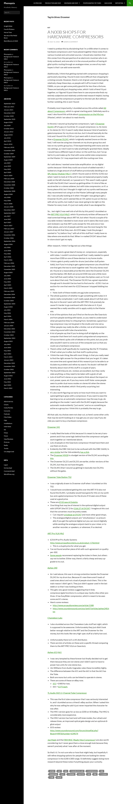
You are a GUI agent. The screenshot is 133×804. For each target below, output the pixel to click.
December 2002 (9, 363)
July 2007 (7, 216)
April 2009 (7, 172)
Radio (6, 445)
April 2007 (7, 222)
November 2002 (9, 366)
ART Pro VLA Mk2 (56, 533)
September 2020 (9, 119)
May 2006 (7, 254)
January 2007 (8, 232)
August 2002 (8, 376)
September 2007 (9, 213)
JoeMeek (71, 774)
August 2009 (8, 160)
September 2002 (9, 373)
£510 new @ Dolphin (68, 502)
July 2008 (7, 197)
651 (54, 683)
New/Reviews (8, 439)
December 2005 (9, 266)
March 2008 (8, 204)
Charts (6, 405)
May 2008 (7, 200)
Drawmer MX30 (61, 455)
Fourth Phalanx (9, 29)
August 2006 (8, 244)
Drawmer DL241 (61, 139)
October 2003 (9, 335)
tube (51, 777)
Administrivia (8, 401)
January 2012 (8, 132)
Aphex (52, 771)
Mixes (6, 433)
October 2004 (9, 301)
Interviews (7, 426)
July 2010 (7, 138)
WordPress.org (9, 474)
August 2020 (8, 122)
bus (66, 771)
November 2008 (9, 185)
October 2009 (9, 154)
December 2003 (9, 329)
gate (62, 774)
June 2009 (7, 166)
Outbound (38, 3)
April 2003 (7, 354)
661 (60, 652)
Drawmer (53, 774)
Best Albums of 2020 (11, 41)
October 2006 (9, 238)
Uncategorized (9, 452)
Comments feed (9, 471)
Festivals (7, 414)
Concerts (7, 411)
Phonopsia (9, 3)
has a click (84, 452)
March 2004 (8, 319)
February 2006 (9, 263)
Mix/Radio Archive (71, 3)
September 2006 (9, 241)
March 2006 (8, 260)
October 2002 (9, 369)
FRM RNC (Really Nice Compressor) (80, 740)
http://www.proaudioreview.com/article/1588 (73, 605)
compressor (92, 771)
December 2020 (9, 113)
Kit (49, 28)
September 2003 (9, 338)
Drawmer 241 (54, 427)
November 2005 (9, 269)
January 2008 (8, 207)
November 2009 (9, 150)
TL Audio (103, 774)
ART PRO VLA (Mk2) (60, 214)
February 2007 (9, 229)
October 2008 (9, 188)
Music (6, 436)
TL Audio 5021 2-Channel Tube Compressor (67, 693)
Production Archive (53, 3)
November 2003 (9, 332)
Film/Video (7, 417)
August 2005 (8, 272)
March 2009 (8, 175)
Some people (56, 555)
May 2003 (7, 351)
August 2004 (8, 307)
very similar (55, 452)
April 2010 (7, 141)
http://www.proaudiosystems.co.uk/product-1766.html (74, 543)
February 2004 (9, 322)
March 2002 (8, 388)
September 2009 (9, 157)
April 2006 (7, 257)
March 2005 (8, 288)
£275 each (62, 686)
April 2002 (7, 385)
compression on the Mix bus (91, 114)
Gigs (5, 420)
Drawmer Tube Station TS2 (59, 477)
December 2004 (9, 294)
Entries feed (8, 468)
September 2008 (9, 191)
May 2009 (7, 169)
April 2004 (7, 316)
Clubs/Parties (8, 408)
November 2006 (9, 235)
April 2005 (7, 285)
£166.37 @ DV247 (82, 508)
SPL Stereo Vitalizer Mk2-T (59, 173)
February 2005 (9, 291)
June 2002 (7, 379)
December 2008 (9, 182)
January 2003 (8, 360)
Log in (6, 465)
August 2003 (8, 341)
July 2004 (7, 310)
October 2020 (9, 116)
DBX (101, 771)
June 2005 (7, 279)
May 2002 (7, 382)
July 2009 (7, 163)
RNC (95, 774)
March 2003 (8, 357)
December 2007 (9, 210)
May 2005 (7, 282)
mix (89, 774)
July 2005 (7, 276)
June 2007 (7, 219)
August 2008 (8, 194)
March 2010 (8, 144)
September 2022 (9, 104)
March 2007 (8, 226)
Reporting (119, 3)
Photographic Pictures (92, 3)
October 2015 (9, 129)
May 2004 (7, 313)
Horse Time (8, 32)
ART (59, 771)
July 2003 (7, 344)
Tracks (6, 448)
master (81, 774)
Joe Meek (52, 740)
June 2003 (7, 347)
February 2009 (9, 179)
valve (59, 777)
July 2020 (7, 125)
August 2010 (8, 135)
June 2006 (7, 251)
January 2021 (8, 110)
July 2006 (7, 247)
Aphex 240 (52, 568)
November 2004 (9, 297)
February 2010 (9, 147)
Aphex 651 (52, 652)
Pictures (6, 442)
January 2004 (8, 326)
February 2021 (9, 107)
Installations (8, 423)
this (52, 458)
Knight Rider (8, 26)
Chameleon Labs (55, 618)
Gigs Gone (108, 3)
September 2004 (9, 304)
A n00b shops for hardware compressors (75, 34)
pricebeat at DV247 (73, 514)
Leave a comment (71, 42)
